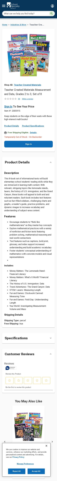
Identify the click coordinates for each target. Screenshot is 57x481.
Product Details (11, 126)
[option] (28, 442)
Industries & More (18, 25)
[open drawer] (4, 6)
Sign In (8, 106)
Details (33, 132)
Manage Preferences (25, 464)
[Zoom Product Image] (48, 45)
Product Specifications (33, 126)
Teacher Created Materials (27, 85)
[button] (52, 6)
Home (4, 25)
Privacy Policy (18, 457)
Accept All (36, 471)
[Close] (46, 446)
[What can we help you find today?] (51, 13)
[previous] (4, 442)
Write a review (27, 99)
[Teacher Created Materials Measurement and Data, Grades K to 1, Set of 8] (28, 428)
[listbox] (28, 442)
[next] (52, 442)
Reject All (17, 471)
